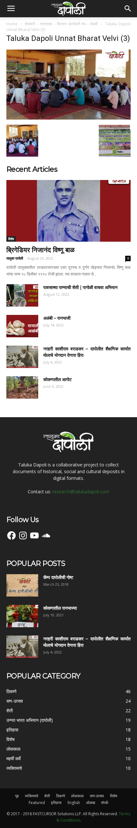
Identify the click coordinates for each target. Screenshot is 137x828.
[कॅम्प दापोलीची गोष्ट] (22, 585)
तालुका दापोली (14, 258)
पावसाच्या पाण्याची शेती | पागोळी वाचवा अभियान (80, 287)
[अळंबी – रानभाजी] (22, 326)
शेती (47, 796)
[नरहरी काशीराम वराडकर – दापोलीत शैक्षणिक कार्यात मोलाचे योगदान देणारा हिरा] (22, 357)
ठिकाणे (60, 796)
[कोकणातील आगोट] (22, 387)
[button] (128, 8)
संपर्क (104, 802)
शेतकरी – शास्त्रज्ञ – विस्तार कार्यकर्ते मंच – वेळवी (61, 24)
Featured (37, 802)
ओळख (90, 802)
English (74, 802)
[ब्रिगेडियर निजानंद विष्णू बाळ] (68, 211)
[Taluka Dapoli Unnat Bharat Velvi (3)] (68, 118)
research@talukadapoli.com (80, 491)
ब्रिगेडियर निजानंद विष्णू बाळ (40, 250)
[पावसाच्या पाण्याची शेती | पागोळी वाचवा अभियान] (22, 295)
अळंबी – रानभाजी (56, 318)
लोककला (77, 796)
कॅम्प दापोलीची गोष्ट (58, 577)
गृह (17, 796)
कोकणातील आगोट (57, 379)
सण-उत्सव (97, 796)
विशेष (11, 239)
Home (12, 24)
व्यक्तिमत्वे (31, 796)
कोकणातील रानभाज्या (60, 608)
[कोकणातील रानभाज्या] (22, 616)
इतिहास (56, 802)
